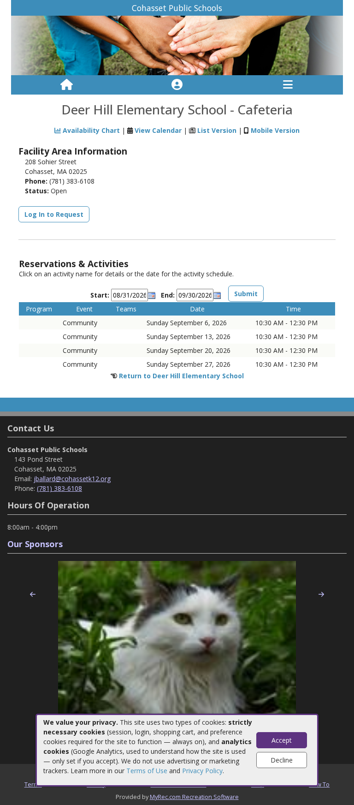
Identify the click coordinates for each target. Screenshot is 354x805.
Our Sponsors (35, 543)
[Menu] (288, 85)
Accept (281, 740)
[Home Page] (66, 85)
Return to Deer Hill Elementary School (181, 375)
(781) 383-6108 (59, 488)
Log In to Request (53, 214)
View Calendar (158, 130)
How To (319, 784)
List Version (216, 130)
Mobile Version (275, 130)
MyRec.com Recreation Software (194, 797)
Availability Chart (90, 130)
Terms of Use (146, 770)
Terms (33, 784)
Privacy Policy (202, 770)
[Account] (177, 85)
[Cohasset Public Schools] (177, 45)
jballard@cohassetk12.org (72, 478)
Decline (282, 760)
